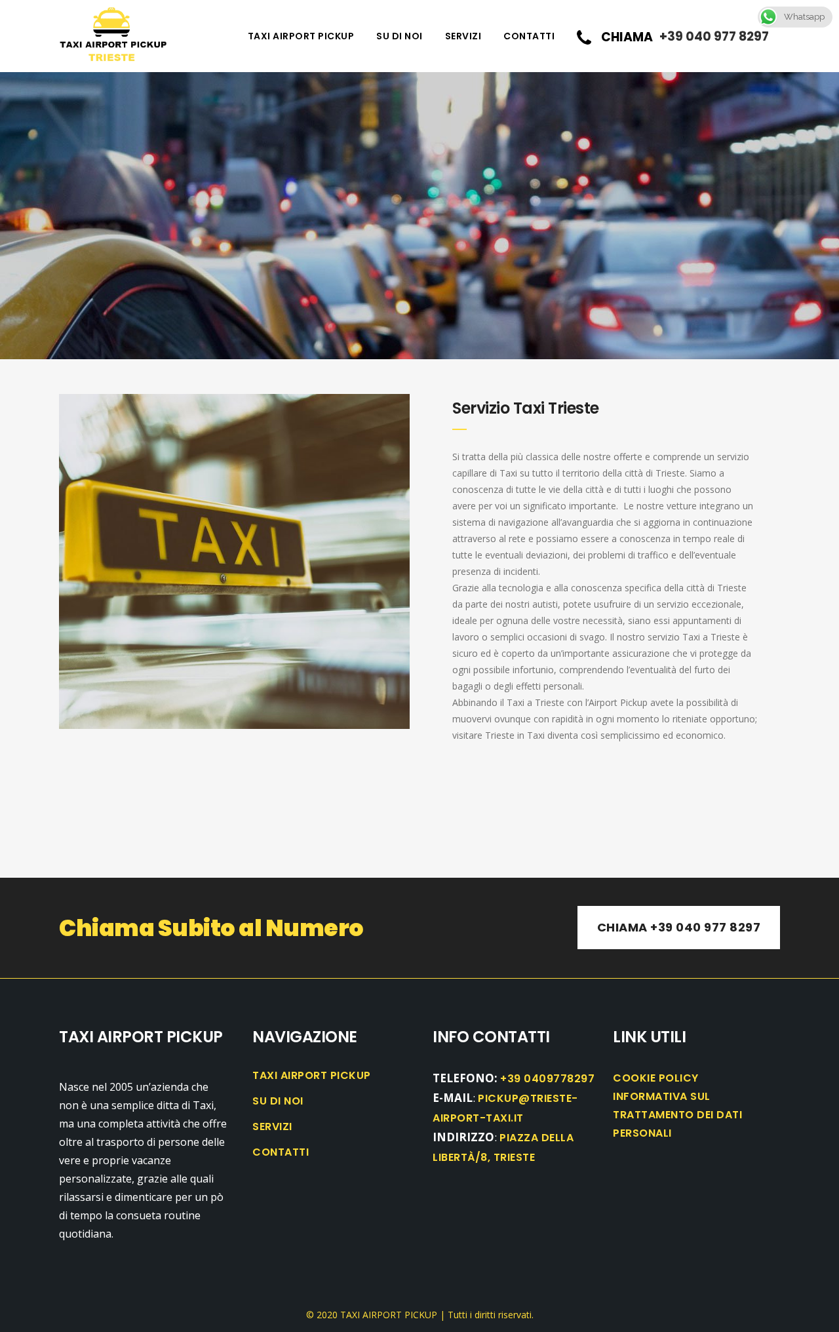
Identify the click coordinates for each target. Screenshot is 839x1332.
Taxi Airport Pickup (311, 1075)
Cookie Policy (656, 1078)
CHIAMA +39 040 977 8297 (679, 927)
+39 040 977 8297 (714, 36)
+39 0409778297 (547, 1078)
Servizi (272, 1127)
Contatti (280, 1152)
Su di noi (277, 1101)
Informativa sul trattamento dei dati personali (677, 1115)
